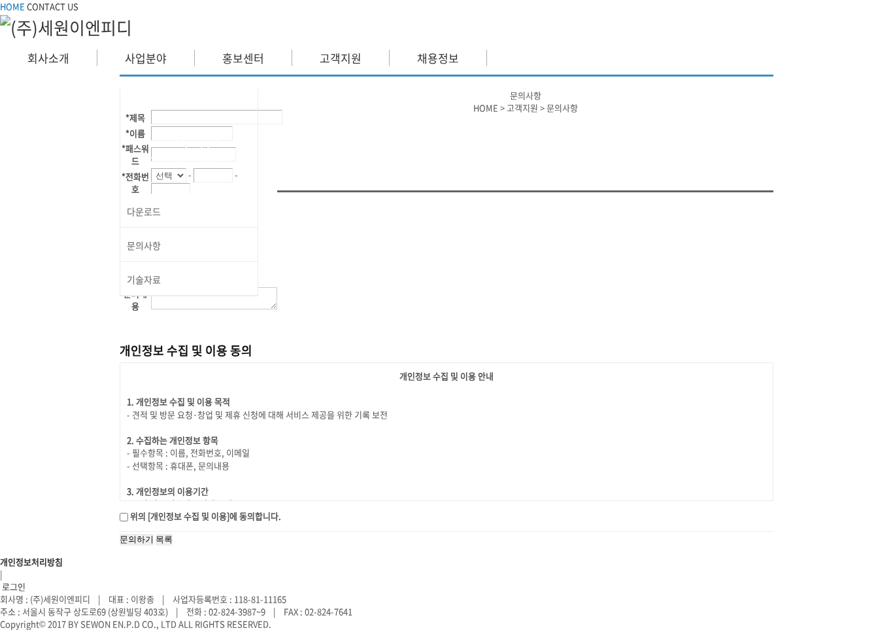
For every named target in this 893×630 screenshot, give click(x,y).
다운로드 (144, 211)
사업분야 (146, 58)
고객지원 (341, 58)
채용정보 (438, 58)
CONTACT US (52, 6)
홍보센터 (243, 58)
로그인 (12, 586)
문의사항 (144, 245)
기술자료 (144, 279)
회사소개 (48, 58)
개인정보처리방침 (31, 561)
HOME (12, 6)
